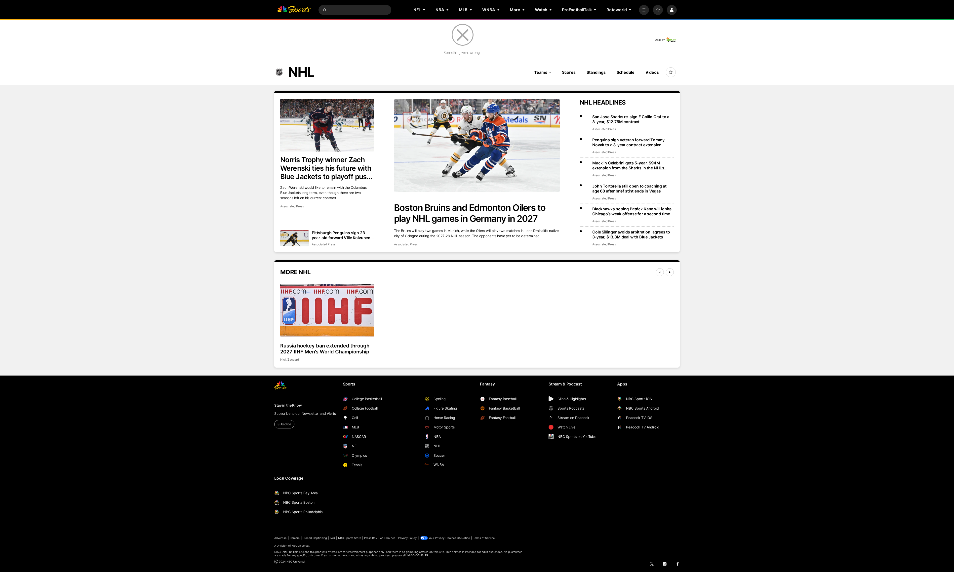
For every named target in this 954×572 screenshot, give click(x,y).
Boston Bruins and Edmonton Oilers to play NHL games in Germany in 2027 (470, 213)
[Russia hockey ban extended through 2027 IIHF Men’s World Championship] (327, 310)
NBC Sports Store (349, 538)
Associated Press (406, 244)
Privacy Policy (407, 538)
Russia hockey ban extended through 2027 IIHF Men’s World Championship (324, 349)
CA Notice (463, 538)
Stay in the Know (288, 405)
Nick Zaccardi (290, 359)
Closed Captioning (315, 538)
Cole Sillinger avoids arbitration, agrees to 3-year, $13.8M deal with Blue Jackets (631, 234)
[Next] (670, 272)
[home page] (294, 10)
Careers (295, 538)
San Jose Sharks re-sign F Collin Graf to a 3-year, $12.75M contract (630, 119)
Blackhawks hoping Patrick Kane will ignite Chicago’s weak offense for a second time (632, 211)
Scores (568, 72)
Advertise (280, 538)
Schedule (626, 72)
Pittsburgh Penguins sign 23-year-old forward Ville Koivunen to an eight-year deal (341, 235)
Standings (596, 72)
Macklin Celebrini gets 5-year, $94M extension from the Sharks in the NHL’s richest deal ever (628, 165)
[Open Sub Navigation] (424, 9)
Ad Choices (387, 538)
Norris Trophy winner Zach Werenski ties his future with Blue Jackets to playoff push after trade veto (325, 168)
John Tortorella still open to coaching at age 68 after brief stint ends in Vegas (629, 188)
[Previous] (660, 272)
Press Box (370, 538)
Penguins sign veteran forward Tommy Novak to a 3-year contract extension (628, 142)
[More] (644, 10)
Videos (652, 72)
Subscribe (284, 424)
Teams (540, 72)
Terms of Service (484, 538)
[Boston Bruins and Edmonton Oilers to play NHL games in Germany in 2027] (477, 145)
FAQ (332, 538)
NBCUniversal (301, 545)
